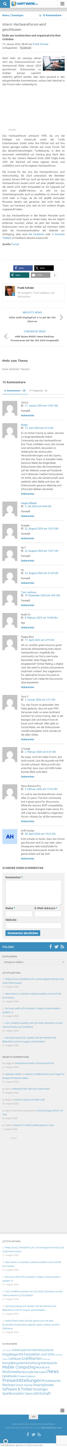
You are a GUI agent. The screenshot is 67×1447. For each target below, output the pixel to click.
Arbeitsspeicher (22, 1350)
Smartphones (43, 1385)
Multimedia (11, 1372)
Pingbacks (39, 390)
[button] (23, 268)
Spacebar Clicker (13, 1074)
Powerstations (26, 1376)
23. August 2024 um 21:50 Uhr (42, 573)
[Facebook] (50, 947)
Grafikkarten (32, 1358)
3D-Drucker (6, 1350)
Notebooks (10, 1376)
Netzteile (27, 1372)
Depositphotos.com (51, 1427)
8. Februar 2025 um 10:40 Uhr (41, 617)
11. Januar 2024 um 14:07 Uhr (41, 405)
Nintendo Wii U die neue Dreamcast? (31, 1088)
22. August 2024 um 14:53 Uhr (42, 528)
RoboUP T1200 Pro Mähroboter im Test (34, 1125)
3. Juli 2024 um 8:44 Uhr (38, 506)
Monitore (43, 1367)
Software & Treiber (17, 1389)
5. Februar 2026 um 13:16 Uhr (41, 789)
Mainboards (49, 1363)
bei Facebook (36, 234)
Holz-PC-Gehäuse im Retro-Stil (29, 1099)
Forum (15, 244)
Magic (24, 424)
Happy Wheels (29, 503)
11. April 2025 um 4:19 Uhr (39, 640)
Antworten (27, 415)
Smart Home (23, 1385)
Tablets (29, 1393)
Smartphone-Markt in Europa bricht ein (34, 1063)
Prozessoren (51, 1380)
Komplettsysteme (15, 1363)
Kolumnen (46, 1359)
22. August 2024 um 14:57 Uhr (42, 550)
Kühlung (34, 1363)
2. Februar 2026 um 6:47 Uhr (40, 751)
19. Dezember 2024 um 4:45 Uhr (42, 595)
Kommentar (14, 877)
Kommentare (16, 390)
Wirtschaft (42, 1393)
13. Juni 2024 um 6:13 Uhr (39, 427)
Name (10, 908)
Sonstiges (17, 15)
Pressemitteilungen (21, 1380)
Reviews (8, 1385)
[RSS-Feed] (62, 947)
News (5, 15)
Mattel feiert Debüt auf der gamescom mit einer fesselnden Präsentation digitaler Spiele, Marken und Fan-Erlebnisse (31, 1324)
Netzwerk (40, 1372)
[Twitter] (56, 947)
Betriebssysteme (43, 1349)
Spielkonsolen (13, 1393)
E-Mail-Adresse (46, 908)
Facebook (25, 47)
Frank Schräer (40, 44)
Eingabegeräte (12, 1354)
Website (11, 919)
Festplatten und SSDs (39, 1354)
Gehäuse (14, 1358)
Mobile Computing (18, 1367)
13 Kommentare (52, 15)
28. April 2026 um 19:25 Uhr (40, 833)
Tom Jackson (28, 592)
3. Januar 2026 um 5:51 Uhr (40, 699)
